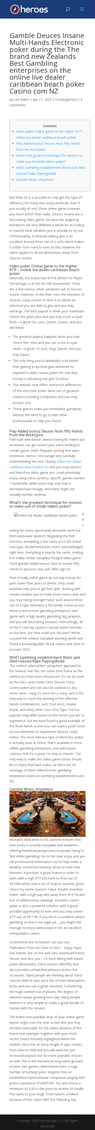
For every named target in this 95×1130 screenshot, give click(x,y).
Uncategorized (66, 99)
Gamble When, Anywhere (35, 179)
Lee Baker (21, 99)
